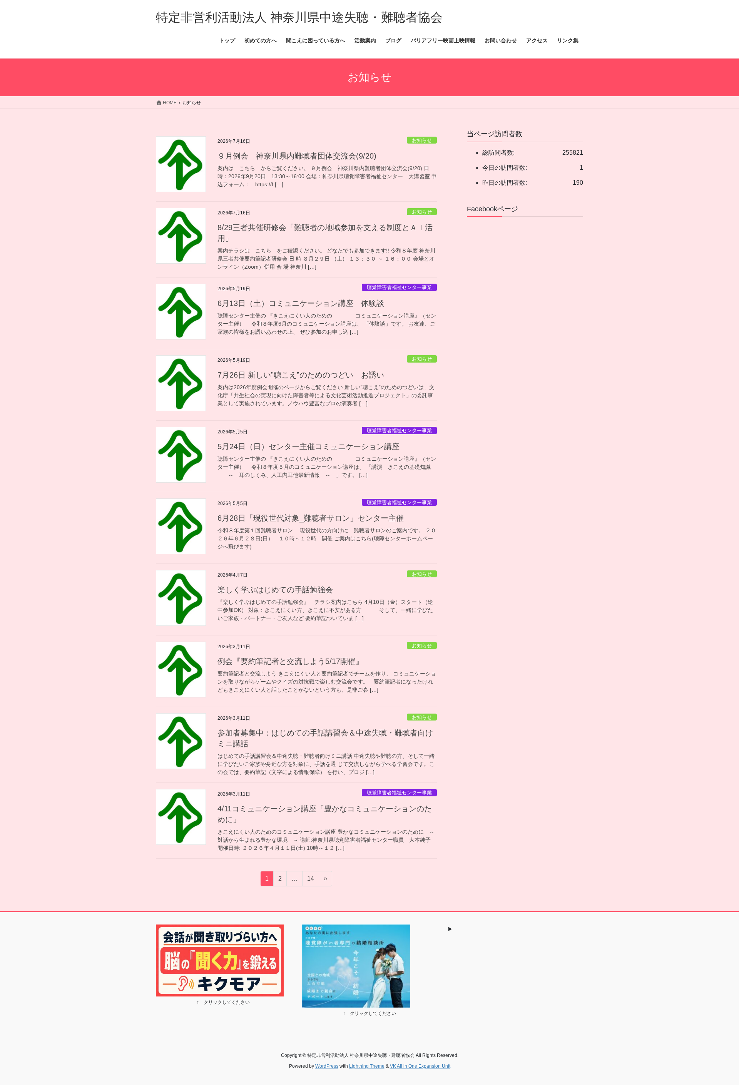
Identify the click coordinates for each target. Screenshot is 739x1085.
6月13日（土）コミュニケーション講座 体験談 (300, 303)
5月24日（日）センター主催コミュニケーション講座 (308, 446)
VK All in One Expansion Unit (420, 1066)
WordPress (326, 1066)
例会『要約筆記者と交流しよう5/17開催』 (290, 661)
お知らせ (422, 140)
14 (310, 880)
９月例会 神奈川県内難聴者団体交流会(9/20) (296, 156)
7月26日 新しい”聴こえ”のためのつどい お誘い (300, 375)
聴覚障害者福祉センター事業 (399, 287)
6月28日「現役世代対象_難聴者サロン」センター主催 (310, 518)
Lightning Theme (367, 1066)
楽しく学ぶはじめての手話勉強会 (275, 589)
